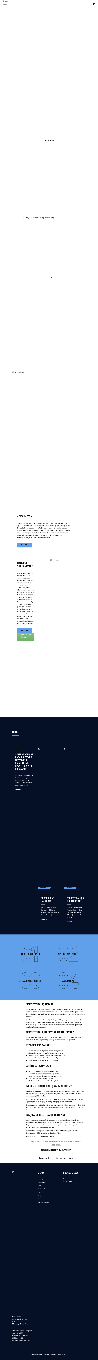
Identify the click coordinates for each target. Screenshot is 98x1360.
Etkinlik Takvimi (43, 1202)
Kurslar (40, 1185)
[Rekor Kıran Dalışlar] (49, 820)
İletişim (40, 1199)
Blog (39, 1195)
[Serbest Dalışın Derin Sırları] (75, 820)
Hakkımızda (42, 1182)
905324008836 (17, 1338)
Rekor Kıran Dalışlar (47, 899)
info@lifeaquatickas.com (21, 1340)
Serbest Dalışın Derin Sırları (75, 899)
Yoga (39, 1192)
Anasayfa (41, 1179)
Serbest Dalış (44, 888)
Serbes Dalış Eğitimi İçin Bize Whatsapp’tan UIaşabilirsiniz (26, 637)
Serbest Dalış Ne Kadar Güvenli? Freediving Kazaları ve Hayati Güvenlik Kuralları (24, 761)
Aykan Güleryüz (62, 1354)
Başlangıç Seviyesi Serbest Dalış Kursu (56, 1158)
